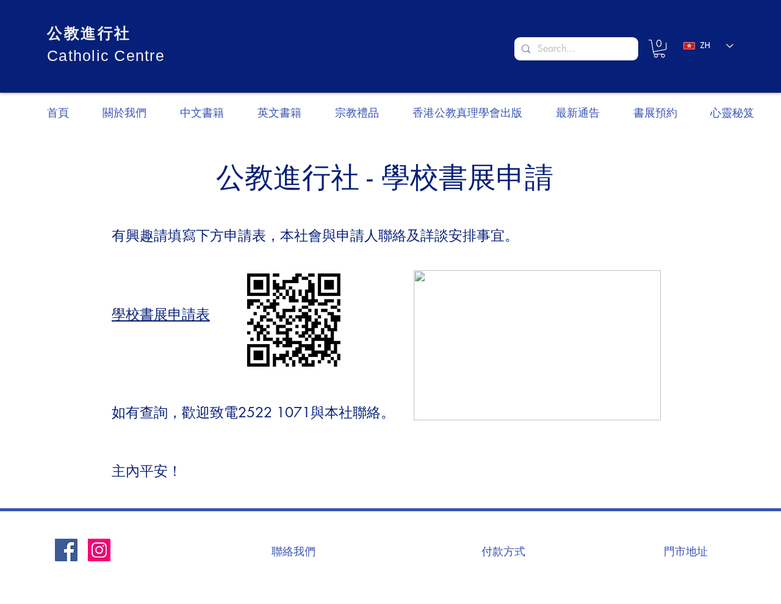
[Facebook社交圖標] (66, 550)
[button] (659, 48)
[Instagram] (99, 550)
